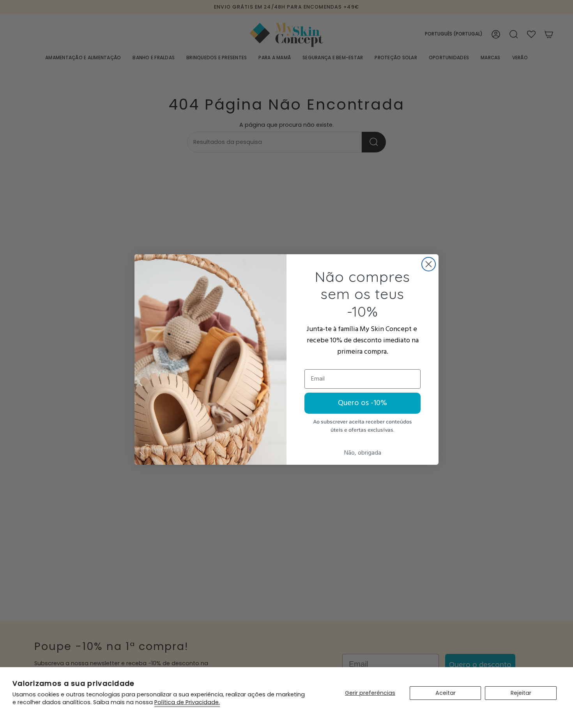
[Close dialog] (428, 264)
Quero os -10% (362, 403)
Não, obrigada (362, 453)
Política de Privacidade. (187, 702)
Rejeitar (521, 693)
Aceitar (445, 693)
